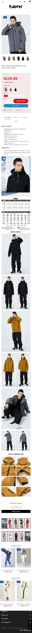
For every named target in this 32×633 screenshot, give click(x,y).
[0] (29, 2)
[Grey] (6, 89)
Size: (5, 93)
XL (23, 95)
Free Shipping (24, 117)
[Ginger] (11, 89)
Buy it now (16, 105)
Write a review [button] (16, 511)
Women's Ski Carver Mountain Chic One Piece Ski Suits (12, 604)
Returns (16, 121)
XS (5, 95)
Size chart (18, 110)
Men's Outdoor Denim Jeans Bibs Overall (10, 570)
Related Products (16, 546)
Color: (7, 85)
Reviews (15, 117)
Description (7, 117)
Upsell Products (16, 578)
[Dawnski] (16, 7)
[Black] (15, 89)
